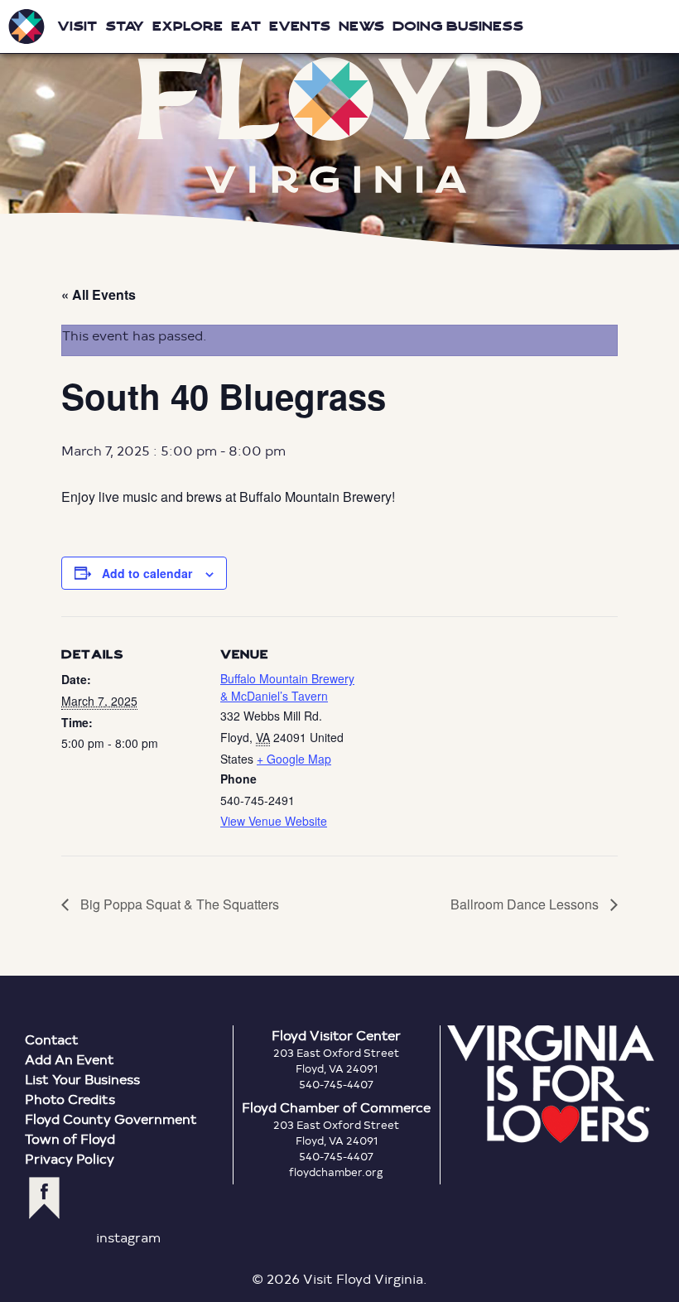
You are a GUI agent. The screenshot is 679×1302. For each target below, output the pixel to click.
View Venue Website (273, 821)
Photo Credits (70, 1098)
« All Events (98, 294)
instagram (128, 1237)
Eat (246, 26)
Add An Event (69, 1058)
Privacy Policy (69, 1158)
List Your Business (82, 1078)
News (361, 26)
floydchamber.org (336, 1172)
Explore (187, 26)
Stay (124, 26)
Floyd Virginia (339, 124)
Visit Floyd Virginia (26, 26)
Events (299, 26)
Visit (77, 26)
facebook (44, 1198)
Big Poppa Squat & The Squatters (178, 904)
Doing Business (457, 26)
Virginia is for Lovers (550, 1084)
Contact (52, 1039)
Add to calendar (147, 573)
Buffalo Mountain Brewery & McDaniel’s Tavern (287, 687)
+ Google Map (294, 758)
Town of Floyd (70, 1138)
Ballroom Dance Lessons (526, 904)
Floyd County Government (111, 1118)
